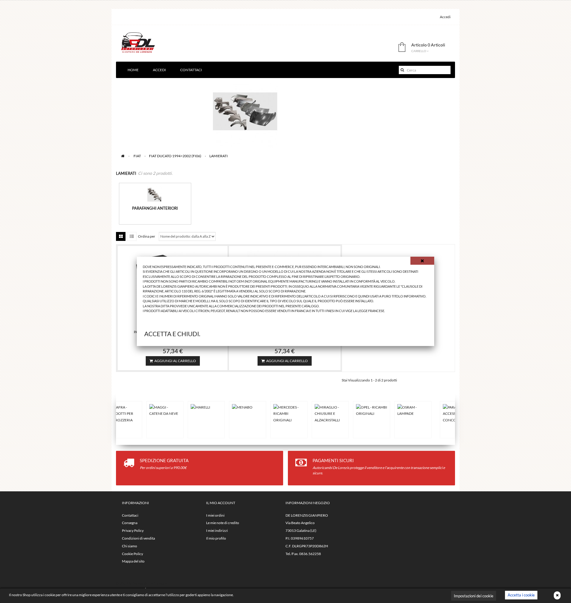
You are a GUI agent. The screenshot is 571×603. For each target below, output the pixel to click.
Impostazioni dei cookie (473, 595)
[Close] (422, 261)
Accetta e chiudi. (172, 333)
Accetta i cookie (521, 595)
